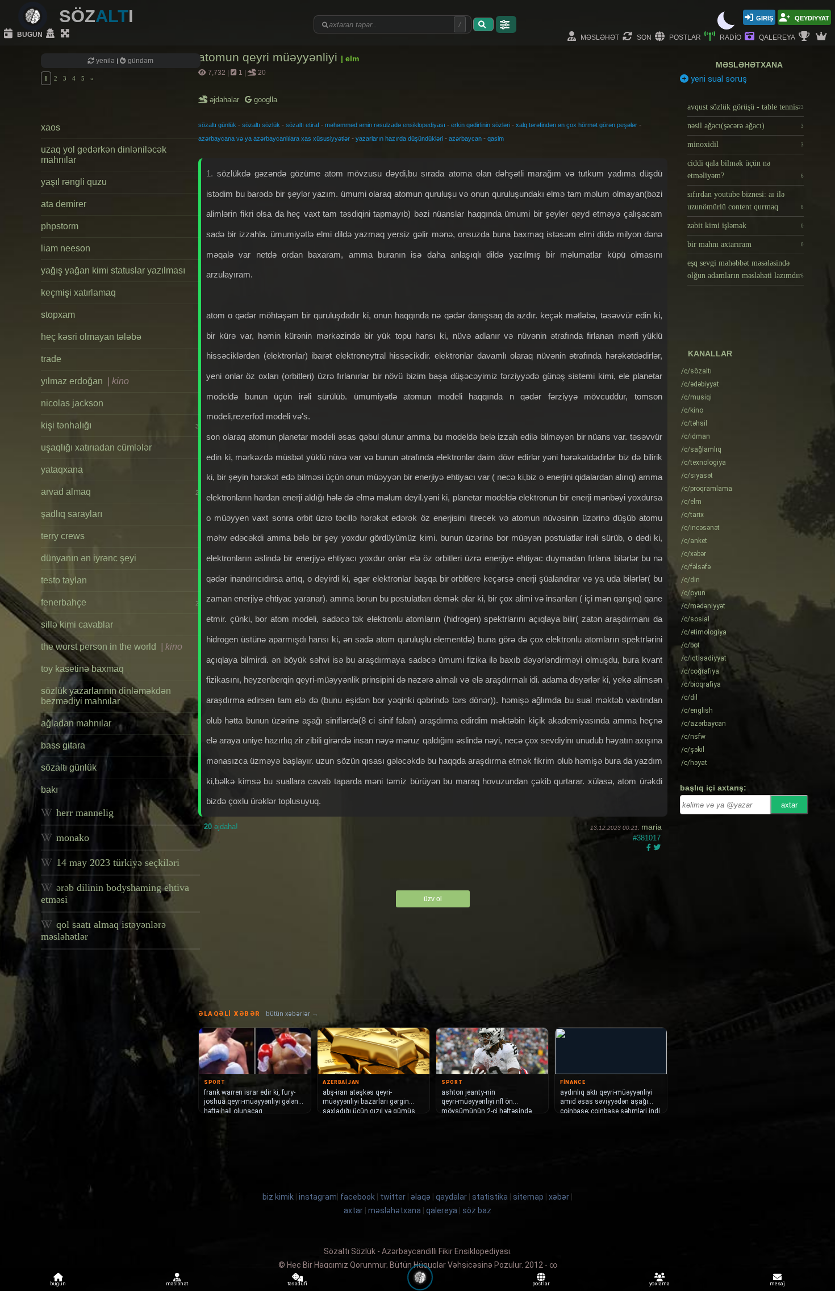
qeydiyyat (811, 17)
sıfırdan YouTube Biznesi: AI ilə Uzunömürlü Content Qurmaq (745, 200)
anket (694, 541)
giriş (764, 17)
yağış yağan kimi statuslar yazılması (113, 270)
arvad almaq (120, 492)
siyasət (697, 476)
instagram (318, 1196)
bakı (49, 789)
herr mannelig (83, 812)
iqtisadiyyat (704, 658)
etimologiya (704, 632)
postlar (684, 36)
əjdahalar (225, 99)
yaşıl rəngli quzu (74, 182)
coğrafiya (700, 671)
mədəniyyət (703, 606)
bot (690, 645)
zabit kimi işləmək (745, 225)
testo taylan (64, 580)
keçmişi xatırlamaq (78, 292)
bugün (29, 33)
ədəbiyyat (700, 384)
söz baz (476, 1210)
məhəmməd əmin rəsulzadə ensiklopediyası (385, 124)
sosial (695, 619)
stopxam (58, 314)
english (697, 710)
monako (71, 837)
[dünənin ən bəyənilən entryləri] (805, 37)
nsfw (693, 737)
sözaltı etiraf (302, 124)
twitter (393, 1196)
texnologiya (703, 462)
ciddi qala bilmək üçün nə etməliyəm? (745, 169)
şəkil (692, 750)
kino (692, 410)
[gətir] (483, 24)
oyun (693, 593)
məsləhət (599, 36)
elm (691, 502)
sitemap (528, 1196)
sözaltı (696, 371)
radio (729, 36)
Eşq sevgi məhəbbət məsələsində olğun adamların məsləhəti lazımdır (745, 269)
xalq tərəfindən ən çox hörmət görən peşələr (576, 124)
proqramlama (706, 489)
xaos (50, 127)
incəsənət (700, 528)
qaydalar (451, 1196)
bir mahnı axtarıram (745, 244)
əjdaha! (221, 826)
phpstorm (59, 226)
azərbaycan (465, 138)
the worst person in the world (111, 646)
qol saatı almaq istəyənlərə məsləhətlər (103, 930)
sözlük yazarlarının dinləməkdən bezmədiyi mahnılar (106, 696)
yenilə (105, 61)
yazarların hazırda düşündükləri (399, 138)
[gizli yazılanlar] (51, 34)
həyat (694, 763)
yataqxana (62, 469)
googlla (264, 99)
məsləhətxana (749, 64)
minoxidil (745, 144)
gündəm (139, 61)
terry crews (63, 536)
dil (689, 697)
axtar (789, 805)
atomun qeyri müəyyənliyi (269, 57)
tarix (692, 515)
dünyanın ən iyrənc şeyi (88, 558)
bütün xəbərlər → (292, 1013)
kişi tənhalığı (120, 425)
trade (51, 359)
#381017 (647, 838)
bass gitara (63, 745)
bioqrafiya (701, 684)
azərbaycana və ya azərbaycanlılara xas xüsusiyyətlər (274, 138)
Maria (651, 826)
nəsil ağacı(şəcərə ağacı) (745, 125)
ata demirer (63, 204)
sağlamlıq (701, 449)
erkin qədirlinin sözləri (480, 124)
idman (695, 436)
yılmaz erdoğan (85, 381)
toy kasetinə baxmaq (82, 669)
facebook (357, 1196)
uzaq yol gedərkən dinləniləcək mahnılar (103, 155)
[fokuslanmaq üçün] (66, 34)
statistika (490, 1196)
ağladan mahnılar (76, 723)
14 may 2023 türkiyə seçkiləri (116, 862)
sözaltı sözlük (261, 124)
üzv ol (433, 899)
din (690, 580)
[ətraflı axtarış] (506, 24)
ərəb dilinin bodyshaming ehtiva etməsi (115, 893)
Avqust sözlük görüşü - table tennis (745, 107)
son (643, 36)
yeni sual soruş (717, 79)
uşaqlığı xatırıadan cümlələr (96, 447)
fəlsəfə (696, 567)
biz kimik (278, 1196)
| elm (350, 58)
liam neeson (65, 248)
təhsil (694, 423)
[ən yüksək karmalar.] (822, 37)
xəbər (693, 554)
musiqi (696, 397)
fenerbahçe (120, 602)
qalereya (776, 36)
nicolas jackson (72, 403)
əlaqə (421, 1196)
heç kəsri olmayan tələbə (91, 337)
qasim (495, 138)
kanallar (710, 353)
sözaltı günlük (69, 767)
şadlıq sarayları (71, 514)
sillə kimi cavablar (77, 624)
